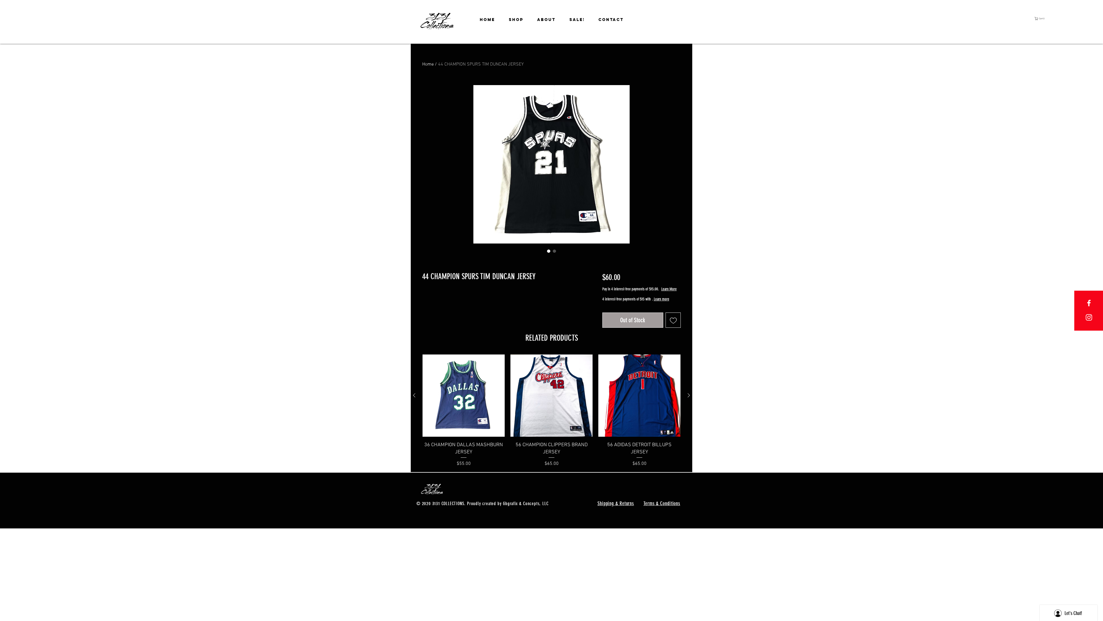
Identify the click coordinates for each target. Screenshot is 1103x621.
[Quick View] (464, 406)
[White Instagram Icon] (1089, 317)
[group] (551, 421)
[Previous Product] (414, 405)
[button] (1043, 18)
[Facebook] (1089, 303)
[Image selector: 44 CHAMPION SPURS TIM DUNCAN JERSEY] (549, 251)
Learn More (642, 294)
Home (428, 64)
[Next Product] (688, 405)
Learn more (611, 310)
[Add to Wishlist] (673, 330)
